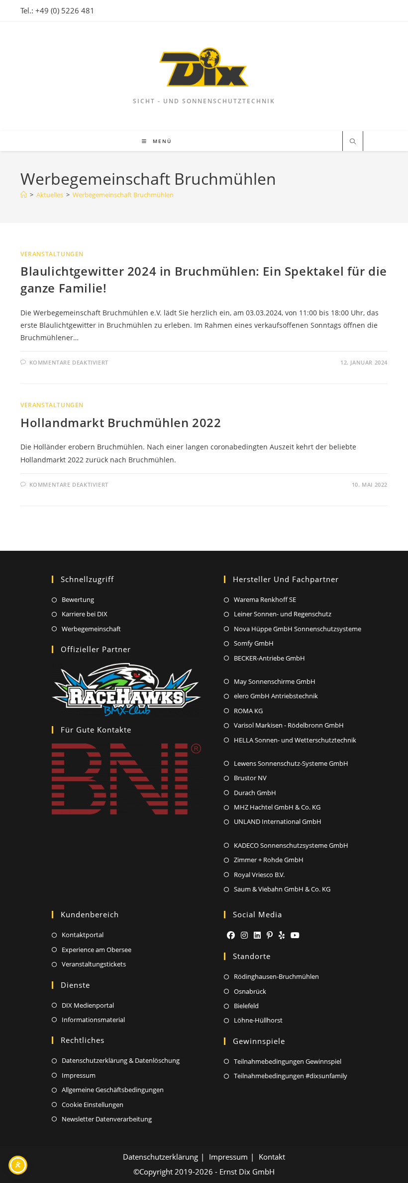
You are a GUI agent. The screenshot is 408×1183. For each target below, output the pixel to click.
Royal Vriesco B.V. (259, 874)
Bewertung (78, 599)
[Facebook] (231, 935)
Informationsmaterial (93, 1019)
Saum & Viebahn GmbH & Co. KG (282, 889)
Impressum (79, 1075)
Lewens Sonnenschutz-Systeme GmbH (291, 763)
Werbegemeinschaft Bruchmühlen (123, 194)
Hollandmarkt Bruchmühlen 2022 (120, 422)
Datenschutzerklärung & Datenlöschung (121, 1060)
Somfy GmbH (254, 643)
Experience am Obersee (96, 949)
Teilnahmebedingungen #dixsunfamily (290, 1075)
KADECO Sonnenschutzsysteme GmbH (291, 845)
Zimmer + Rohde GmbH (269, 859)
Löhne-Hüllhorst (258, 1020)
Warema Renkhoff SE (265, 599)
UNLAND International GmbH (277, 821)
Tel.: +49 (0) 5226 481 (57, 10)
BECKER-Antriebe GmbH (269, 658)
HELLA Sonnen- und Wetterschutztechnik (295, 740)
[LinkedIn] (257, 935)
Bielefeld (246, 1005)
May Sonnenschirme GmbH (274, 681)
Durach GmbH (255, 792)
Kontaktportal (82, 934)
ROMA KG (248, 710)
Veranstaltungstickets (94, 964)
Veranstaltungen (52, 254)
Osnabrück (250, 991)
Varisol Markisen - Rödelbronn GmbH (289, 725)
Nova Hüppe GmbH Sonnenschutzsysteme (297, 628)
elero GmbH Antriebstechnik (276, 695)
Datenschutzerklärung (160, 1157)
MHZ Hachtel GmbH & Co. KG (277, 807)
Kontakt (272, 1157)
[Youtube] (295, 935)
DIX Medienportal (88, 1005)
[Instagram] (244, 935)
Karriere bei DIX (84, 613)
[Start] (23, 194)
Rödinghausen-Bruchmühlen (276, 976)
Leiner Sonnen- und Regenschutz (282, 613)
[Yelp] (282, 935)
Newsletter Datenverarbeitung (107, 1118)
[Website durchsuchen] (353, 142)
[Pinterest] (270, 935)
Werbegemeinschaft (91, 628)
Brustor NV (250, 777)
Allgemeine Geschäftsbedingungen (113, 1089)
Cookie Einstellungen (92, 1104)
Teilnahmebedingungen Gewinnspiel (287, 1061)
